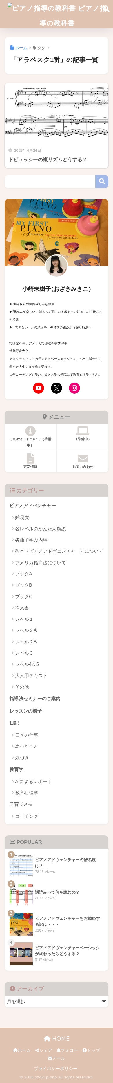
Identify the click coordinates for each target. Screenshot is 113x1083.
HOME (60, 1038)
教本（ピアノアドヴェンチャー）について (59, 551)
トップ (93, 1050)
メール (58, 1058)
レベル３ (24, 653)
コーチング (26, 816)
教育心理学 (26, 792)
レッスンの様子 (26, 710)
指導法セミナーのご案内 (35, 698)
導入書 (22, 607)
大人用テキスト (31, 675)
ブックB (23, 585)
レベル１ (24, 619)
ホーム (24, 1050)
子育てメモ (21, 804)
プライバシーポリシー (55, 1068)
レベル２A (26, 630)
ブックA (23, 573)
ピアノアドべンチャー (33, 505)
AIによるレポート (33, 781)
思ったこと (26, 746)
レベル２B (26, 641)
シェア (45, 1050)
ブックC (23, 596)
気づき (22, 757)
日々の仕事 (26, 735)
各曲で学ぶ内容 (31, 539)
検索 (101, 181)
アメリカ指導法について (40, 562)
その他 (22, 687)
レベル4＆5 (27, 664)
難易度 (22, 517)
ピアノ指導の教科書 (73, 15)
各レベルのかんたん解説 (40, 528)
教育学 (16, 769)
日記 (14, 723)
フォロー (69, 1050)
